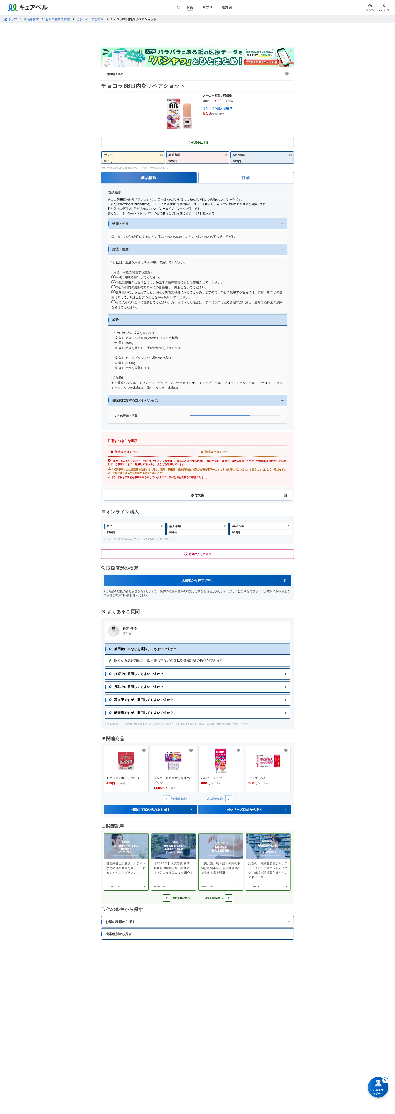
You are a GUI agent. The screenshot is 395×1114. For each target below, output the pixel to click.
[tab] (149, 177)
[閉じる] (385, 1080)
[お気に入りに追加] (287, 74)
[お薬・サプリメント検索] (179, 7)
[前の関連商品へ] (166, 798)
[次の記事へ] (228, 898)
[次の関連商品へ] (228, 798)
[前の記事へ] (166, 898)
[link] (133, 157)
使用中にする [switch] (200, 142)
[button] (197, 223)
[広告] (197, 57)
